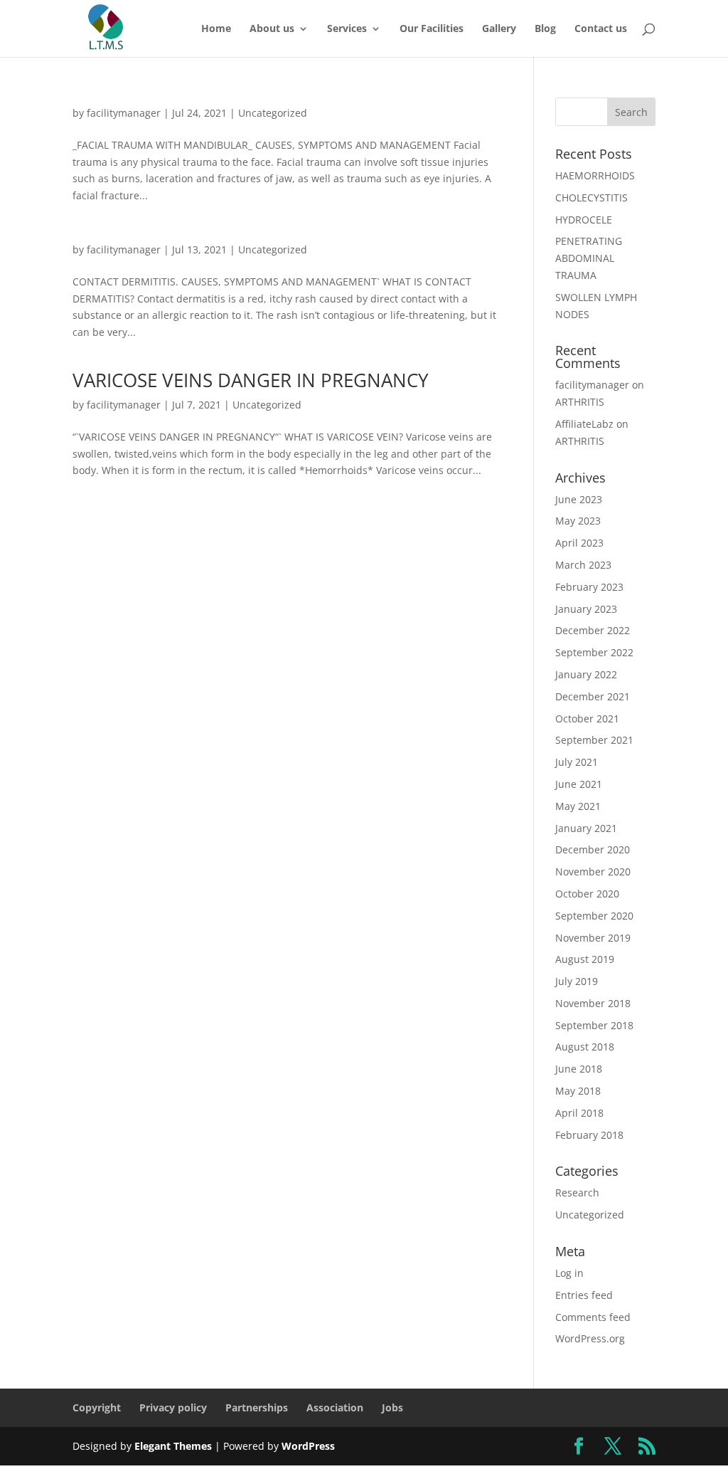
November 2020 (593, 871)
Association (334, 1407)
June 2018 (578, 1068)
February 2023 (589, 587)
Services (347, 29)
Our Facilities (432, 29)
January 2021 (586, 828)
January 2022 (586, 674)
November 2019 (593, 937)
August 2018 (584, 1046)
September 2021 (594, 740)
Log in (569, 1273)
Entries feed (584, 1295)
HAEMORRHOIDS (595, 175)
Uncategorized (272, 113)
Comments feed (593, 1317)
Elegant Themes (173, 1446)
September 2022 (594, 652)
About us (272, 29)
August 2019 (584, 959)
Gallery (499, 29)
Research (577, 1192)
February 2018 (589, 1135)
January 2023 (586, 609)
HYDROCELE (583, 219)
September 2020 (594, 915)
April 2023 (579, 542)
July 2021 (576, 762)
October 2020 (587, 893)
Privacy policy (173, 1407)
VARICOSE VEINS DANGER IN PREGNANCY (251, 380)
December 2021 (592, 696)
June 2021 (578, 784)
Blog (545, 29)
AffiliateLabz (584, 424)
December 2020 (592, 849)
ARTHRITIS (579, 402)
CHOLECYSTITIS (591, 197)
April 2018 (579, 1113)
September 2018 (594, 1025)
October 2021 (587, 718)
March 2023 (583, 565)
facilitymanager (124, 113)
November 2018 (593, 1003)
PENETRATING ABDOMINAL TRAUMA (588, 258)
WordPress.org (590, 1338)
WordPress (308, 1446)
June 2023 (578, 499)
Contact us (600, 29)
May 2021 (578, 806)
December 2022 (592, 630)
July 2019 (576, 981)
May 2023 (578, 520)
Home (216, 29)
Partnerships (256, 1407)
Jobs (392, 1407)
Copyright (97, 1407)
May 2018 (578, 1090)
